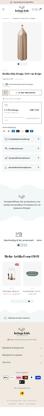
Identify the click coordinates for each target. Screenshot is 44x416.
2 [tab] (21, 64)
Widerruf (21, 404)
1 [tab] (18, 64)
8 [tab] (29, 301)
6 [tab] (24, 301)
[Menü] (3, 9)
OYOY (5, 70)
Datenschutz (32, 401)
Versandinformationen (33, 118)
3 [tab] (23, 64)
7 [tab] (26, 301)
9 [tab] (31, 301)
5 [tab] (22, 301)
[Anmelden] (36, 9)
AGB (24, 401)
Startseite (5, 18)
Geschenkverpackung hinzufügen (20, 84)
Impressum (12, 404)
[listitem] (22, 2)
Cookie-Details (31, 404)
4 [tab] (25, 64)
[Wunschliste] (33, 9)
